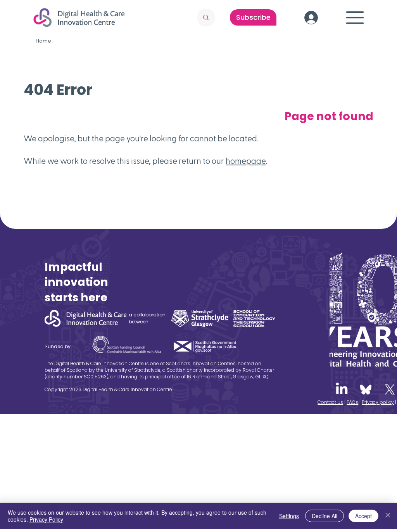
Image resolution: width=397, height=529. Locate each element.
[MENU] (355, 17)
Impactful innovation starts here (76, 282)
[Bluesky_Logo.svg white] (366, 389)
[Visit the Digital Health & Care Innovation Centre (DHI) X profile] (390, 389)
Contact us (330, 402)
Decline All (324, 516)
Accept (363, 516)
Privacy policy (378, 402)
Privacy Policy (46, 519)
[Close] (387, 516)
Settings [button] (289, 516)
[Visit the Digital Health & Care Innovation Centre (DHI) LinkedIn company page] (342, 389)
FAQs (352, 402)
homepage (246, 161)
